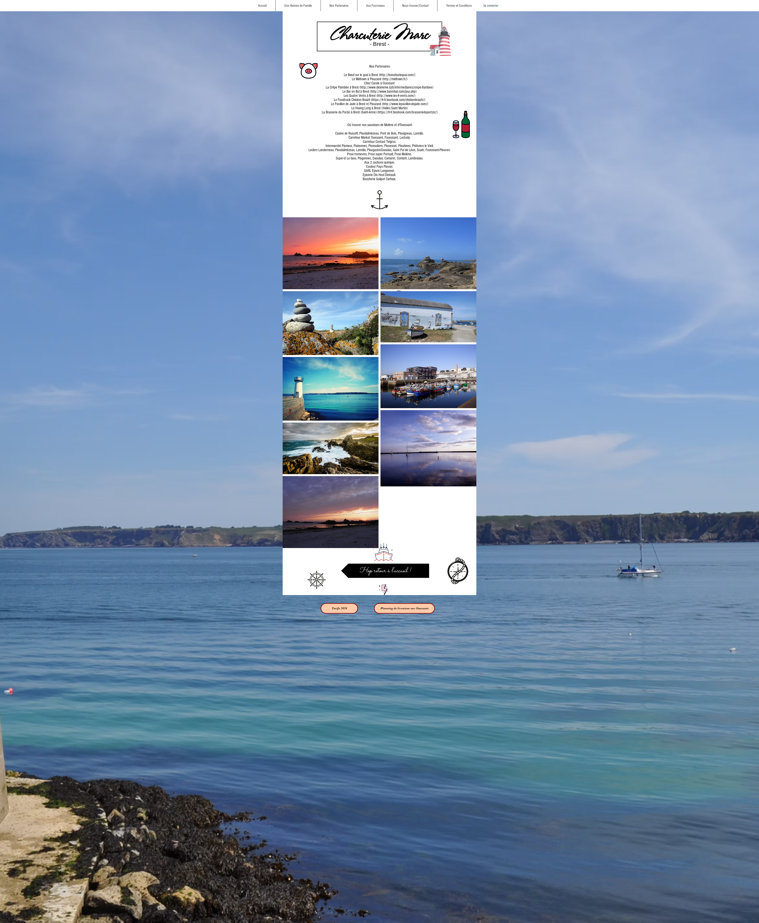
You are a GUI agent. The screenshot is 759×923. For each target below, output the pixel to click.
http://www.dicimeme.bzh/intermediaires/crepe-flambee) (397, 87)
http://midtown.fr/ (394, 79)
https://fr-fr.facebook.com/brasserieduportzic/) (407, 112)
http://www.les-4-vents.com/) (396, 96)
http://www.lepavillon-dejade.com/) (405, 104)
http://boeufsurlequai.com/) (397, 75)
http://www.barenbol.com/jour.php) (393, 91)
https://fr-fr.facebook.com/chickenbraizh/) (398, 100)
